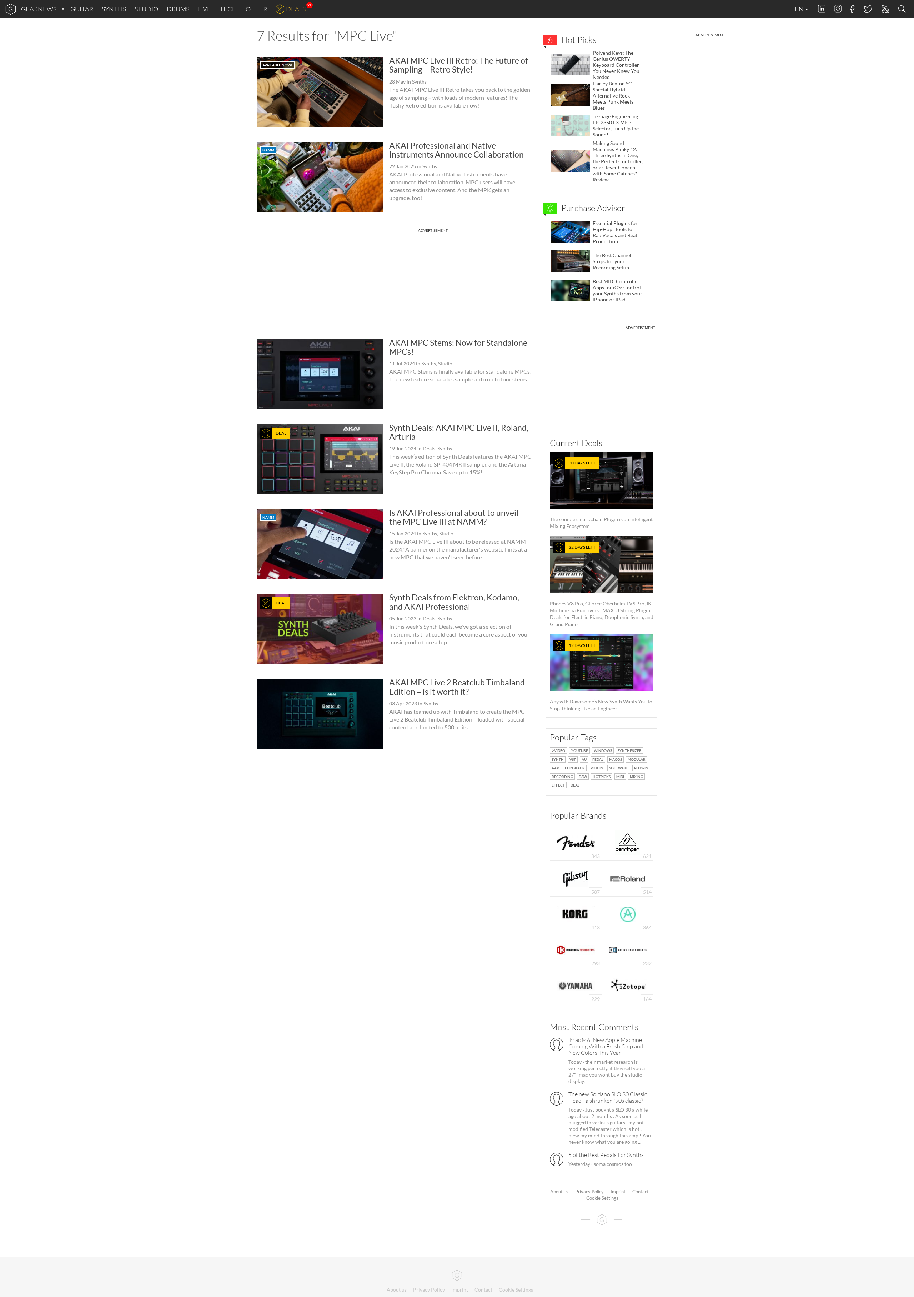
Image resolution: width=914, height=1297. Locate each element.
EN (800, 9)
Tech (228, 9)
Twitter (867, 9)
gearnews (38, 9)
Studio (146, 9)
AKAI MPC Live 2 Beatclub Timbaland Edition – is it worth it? (457, 686)
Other (256, 9)
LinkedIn (821, 9)
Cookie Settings (602, 1198)
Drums (178, 9)
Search (903, 9)
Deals (296, 9)
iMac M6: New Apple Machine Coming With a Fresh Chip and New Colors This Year (605, 1046)
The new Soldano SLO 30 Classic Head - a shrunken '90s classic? (607, 1097)
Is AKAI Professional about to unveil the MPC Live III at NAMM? (453, 517)
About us (559, 1191)
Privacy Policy (589, 1191)
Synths (114, 9)
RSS (885, 9)
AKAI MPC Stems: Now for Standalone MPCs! (458, 347)
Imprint (618, 1191)
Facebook (852, 9)
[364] (628, 913)
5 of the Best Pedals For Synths (606, 1154)
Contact (640, 1191)
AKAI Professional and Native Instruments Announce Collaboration (456, 149)
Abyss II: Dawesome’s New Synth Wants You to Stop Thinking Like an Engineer (601, 677)
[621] (627, 842)
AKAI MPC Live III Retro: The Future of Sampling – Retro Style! (458, 64)
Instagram (838, 9)
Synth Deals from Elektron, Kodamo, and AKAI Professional (454, 601)
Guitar (81, 9)
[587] (575, 878)
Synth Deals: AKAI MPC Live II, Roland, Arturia (458, 432)
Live (204, 9)
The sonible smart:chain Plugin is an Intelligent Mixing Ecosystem (601, 494)
